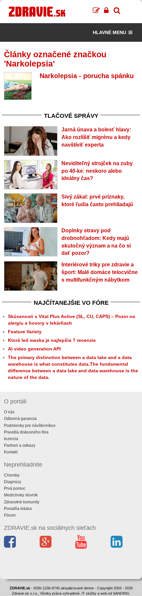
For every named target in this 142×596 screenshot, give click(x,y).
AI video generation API (34, 348)
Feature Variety (25, 331)
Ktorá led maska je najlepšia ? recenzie (52, 340)
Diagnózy (12, 482)
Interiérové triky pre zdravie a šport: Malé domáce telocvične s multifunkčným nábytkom (99, 272)
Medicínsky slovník (21, 495)
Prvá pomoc (14, 488)
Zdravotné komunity (21, 502)
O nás (9, 412)
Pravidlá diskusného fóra (26, 432)
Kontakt (11, 452)
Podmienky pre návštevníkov (29, 425)
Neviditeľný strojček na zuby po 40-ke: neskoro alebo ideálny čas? (97, 170)
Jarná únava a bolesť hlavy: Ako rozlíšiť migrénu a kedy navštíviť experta (96, 137)
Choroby (11, 475)
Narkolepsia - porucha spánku (87, 75)
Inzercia (11, 438)
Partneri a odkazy (19, 445)
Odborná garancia (20, 418)
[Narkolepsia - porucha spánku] (18, 86)
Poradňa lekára (18, 508)
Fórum (10, 515)
